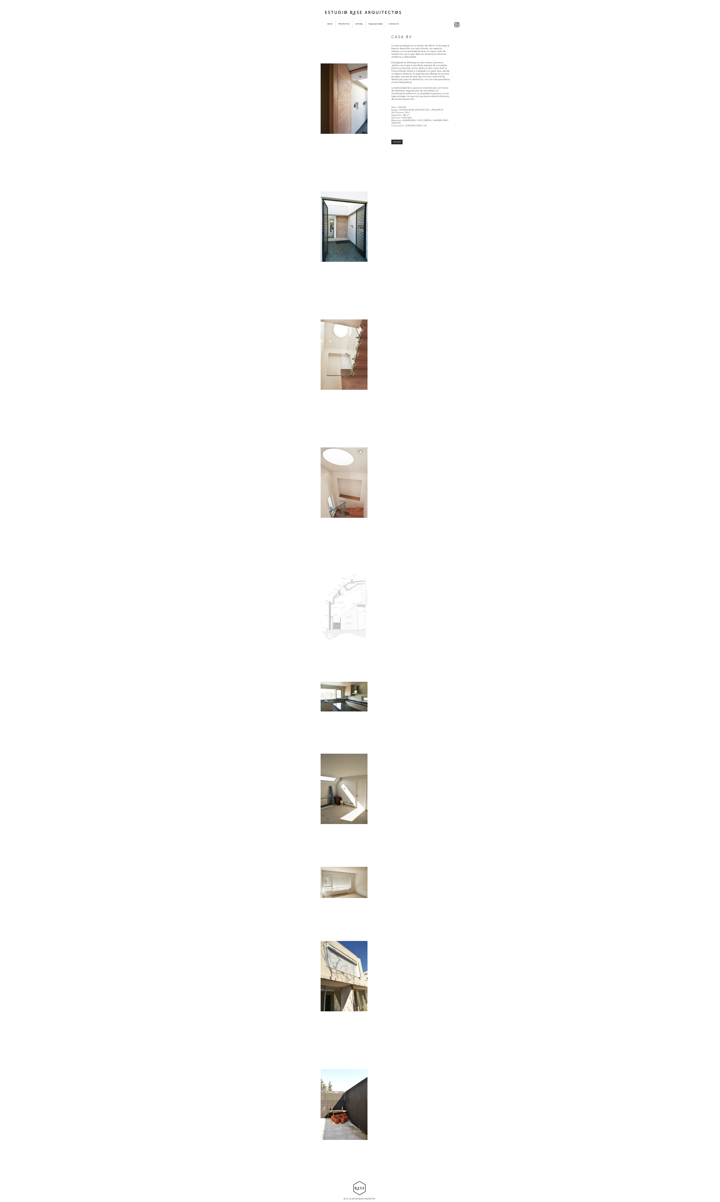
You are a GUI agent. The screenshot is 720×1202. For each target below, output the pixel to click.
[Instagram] (457, 24)
